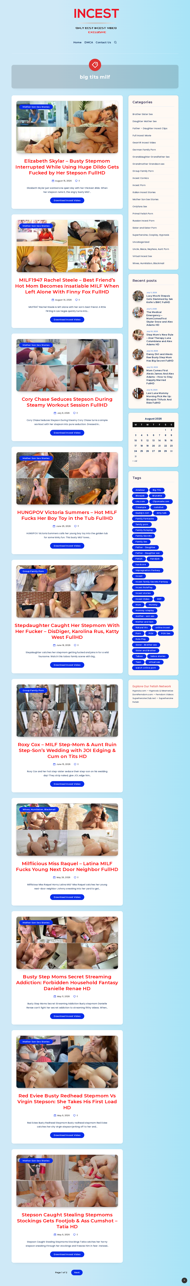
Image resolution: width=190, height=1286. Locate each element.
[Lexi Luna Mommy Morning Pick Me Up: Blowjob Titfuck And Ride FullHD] (138, 393)
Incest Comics (141, 178)
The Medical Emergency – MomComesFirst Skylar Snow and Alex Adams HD (159, 318)
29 (165, 451)
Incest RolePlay (144, 587)
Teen (138, 662)
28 (159, 451)
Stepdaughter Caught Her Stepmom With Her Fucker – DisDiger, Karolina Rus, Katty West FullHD (67, 631)
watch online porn (146, 668)
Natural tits (142, 627)
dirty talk (161, 513)
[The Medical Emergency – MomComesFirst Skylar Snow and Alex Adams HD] (138, 312)
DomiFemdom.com (143, 694)
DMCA (88, 42)
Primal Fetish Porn (143, 213)
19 (147, 445)
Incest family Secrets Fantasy (152, 581)
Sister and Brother (146, 650)
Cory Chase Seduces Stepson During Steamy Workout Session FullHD (67, 402)
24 (135, 451)
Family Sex (141, 541)
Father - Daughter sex (148, 553)
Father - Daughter (145, 547)
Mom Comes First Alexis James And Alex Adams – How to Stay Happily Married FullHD (160, 377)
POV (151, 633)
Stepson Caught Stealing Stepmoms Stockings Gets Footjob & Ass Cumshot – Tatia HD (67, 1220)
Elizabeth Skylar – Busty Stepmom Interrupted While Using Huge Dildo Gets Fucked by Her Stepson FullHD (67, 167)
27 (153, 451)
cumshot (159, 507)
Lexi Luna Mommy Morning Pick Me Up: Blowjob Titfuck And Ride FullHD (159, 398)
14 (159, 440)
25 (141, 451)
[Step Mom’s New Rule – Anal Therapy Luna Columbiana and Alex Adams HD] (138, 335)
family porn (142, 524)
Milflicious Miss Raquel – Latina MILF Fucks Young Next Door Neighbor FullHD (67, 866)
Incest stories (143, 593)
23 (171, 445)
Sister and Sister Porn (145, 227)
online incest (163, 627)
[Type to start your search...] (115, 43)
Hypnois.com (139, 690)
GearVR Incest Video (144, 142)
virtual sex (154, 662)
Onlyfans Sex (140, 206)
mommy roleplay (145, 610)
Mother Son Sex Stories (36, 107)
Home (77, 42)
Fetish (139, 559)
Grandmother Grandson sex (148, 164)
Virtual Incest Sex (142, 256)
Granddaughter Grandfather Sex (151, 156)
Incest (139, 576)
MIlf (159, 599)
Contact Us (103, 42)
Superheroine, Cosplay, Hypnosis (151, 235)
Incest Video (142, 599)
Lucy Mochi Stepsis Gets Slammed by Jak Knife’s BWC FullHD (159, 299)
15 (166, 440)
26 (147, 451)
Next (77, 1272)
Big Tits (157, 490)
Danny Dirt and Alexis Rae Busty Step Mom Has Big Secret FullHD (160, 357)
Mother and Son (144, 622)
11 (141, 440)
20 (153, 445)
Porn (138, 633)
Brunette (157, 495)
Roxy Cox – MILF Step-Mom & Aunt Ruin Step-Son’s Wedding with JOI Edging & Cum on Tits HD (67, 750)
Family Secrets (144, 536)
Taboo (139, 656)
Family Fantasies (145, 518)
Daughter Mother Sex (145, 121)
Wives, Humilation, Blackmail (39, 809)
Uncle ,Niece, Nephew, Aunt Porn (151, 249)
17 (136, 445)
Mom (138, 604)
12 (147, 440)
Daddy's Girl (142, 513)
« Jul (135, 460)
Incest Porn (139, 185)
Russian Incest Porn (144, 220)
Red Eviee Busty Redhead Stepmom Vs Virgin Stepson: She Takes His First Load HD (67, 1101)
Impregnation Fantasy (148, 570)
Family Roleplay (144, 530)
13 (153, 440)
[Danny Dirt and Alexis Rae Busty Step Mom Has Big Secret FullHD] (138, 354)
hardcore (141, 564)
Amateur (140, 490)
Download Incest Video (67, 200)
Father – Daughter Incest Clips (150, 128)
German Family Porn (144, 149)
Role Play (141, 639)
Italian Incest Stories (144, 192)
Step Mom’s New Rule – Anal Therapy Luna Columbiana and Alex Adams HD (159, 339)
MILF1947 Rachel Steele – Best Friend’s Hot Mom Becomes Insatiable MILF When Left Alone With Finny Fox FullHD (67, 286)
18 (142, 445)
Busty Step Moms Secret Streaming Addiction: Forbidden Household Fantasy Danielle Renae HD (67, 982)
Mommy (153, 604)
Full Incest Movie (142, 135)
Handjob (155, 559)
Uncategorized (141, 242)
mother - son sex (145, 616)
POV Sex (165, 633)
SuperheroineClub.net (144, 698)
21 (159, 445)
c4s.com (140, 501)
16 (171, 440)
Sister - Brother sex (146, 645)
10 (136, 440)
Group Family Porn (33, 571)
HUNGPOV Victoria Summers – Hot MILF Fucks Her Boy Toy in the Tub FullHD (67, 515)
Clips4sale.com (161, 501)
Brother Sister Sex (143, 114)
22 (165, 445)
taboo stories (158, 656)
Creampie (141, 507)
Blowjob (140, 495)
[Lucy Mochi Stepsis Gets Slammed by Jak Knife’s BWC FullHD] (138, 296)
